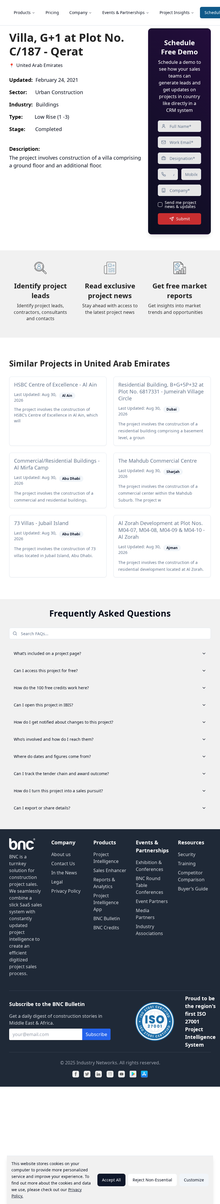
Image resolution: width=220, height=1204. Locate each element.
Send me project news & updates (180, 205)
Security (186, 854)
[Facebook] (75, 1074)
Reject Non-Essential (152, 1180)
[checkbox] (160, 204)
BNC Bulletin (106, 918)
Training (187, 863)
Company (78, 12)
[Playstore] (132, 1074)
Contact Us (63, 863)
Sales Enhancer (109, 870)
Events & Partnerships (123, 12)
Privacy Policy (65, 891)
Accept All (111, 1180)
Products (22, 12)
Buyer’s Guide (193, 889)
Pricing (52, 12)
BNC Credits (106, 927)
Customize (194, 1180)
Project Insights (175, 12)
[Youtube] (121, 1074)
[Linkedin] (98, 1074)
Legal (57, 882)
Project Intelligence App (106, 902)
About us (61, 854)
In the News (64, 873)
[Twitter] (87, 1074)
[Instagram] (110, 1074)
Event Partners (152, 901)
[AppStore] (144, 1074)
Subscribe (96, 1034)
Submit (183, 218)
